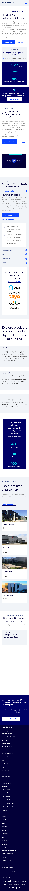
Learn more (3, 387)
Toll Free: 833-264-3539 (7, 853)
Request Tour (8, 42)
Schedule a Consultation (10, 719)
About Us (4, 819)
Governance (4, 840)
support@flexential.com (7, 857)
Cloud (3, 760)
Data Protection (5, 763)
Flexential (7, 727)
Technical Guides (6, 864)
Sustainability (5, 833)
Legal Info (16, 884)
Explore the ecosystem (14, 281)
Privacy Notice (6, 881)
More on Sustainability (9, 219)
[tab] (14, 250)
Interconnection (5, 756)
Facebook (13, 887)
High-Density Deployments (8, 780)
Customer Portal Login (7, 860)
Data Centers (5, 11)
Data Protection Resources (8, 803)
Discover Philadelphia (21, 141)
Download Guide (14, 99)
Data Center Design (6, 776)
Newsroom (4, 830)
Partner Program (6, 847)
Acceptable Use (15, 881)
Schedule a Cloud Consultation (9, 736)
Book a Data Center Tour (9, 141)
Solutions (4, 767)
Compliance (4, 844)
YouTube (19, 887)
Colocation (4, 749)
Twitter (9, 888)
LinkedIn (16, 887)
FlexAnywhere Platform (7, 746)
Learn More (3, 364)
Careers (3, 823)
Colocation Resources (7, 792)
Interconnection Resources (8, 799)
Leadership (4, 826)
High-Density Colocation (7, 753)
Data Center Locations (7, 773)
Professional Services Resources (9, 806)
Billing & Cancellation (8, 884)
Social (3, 837)
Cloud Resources (6, 796)
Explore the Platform (14, 436)
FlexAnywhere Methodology (8, 871)
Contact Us (4, 740)
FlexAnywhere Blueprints (7, 867)
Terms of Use (23, 881)
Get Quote (20, 42)
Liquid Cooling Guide (10, 215)
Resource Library (6, 789)
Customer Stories (6, 810)
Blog (3, 813)
